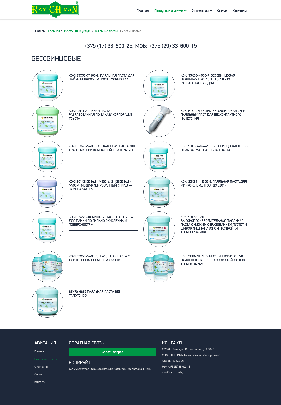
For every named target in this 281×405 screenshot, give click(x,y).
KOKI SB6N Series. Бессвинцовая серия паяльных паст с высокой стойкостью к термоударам (214, 260)
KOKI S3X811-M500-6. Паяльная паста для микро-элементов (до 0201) (214, 183)
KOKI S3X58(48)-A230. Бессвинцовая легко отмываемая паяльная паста (214, 148)
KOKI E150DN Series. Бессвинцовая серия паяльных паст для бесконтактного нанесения (214, 115)
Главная (143, 11)
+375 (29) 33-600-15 (173, 46)
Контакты (240, 11)
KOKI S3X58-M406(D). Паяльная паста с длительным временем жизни (99, 258)
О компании (200, 11)
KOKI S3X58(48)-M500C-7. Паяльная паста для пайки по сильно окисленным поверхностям (101, 221)
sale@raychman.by (172, 372)
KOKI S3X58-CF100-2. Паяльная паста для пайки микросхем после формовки (102, 77)
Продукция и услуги (168, 11)
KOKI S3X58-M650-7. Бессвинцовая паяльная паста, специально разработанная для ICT (208, 79)
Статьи (222, 11)
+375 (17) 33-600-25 (108, 46)
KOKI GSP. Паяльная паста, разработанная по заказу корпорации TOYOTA (101, 115)
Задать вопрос (112, 352)
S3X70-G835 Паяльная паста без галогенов (94, 294)
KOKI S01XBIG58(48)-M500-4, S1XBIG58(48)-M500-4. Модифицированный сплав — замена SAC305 (100, 185)
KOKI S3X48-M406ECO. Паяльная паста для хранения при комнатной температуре (102, 148)
